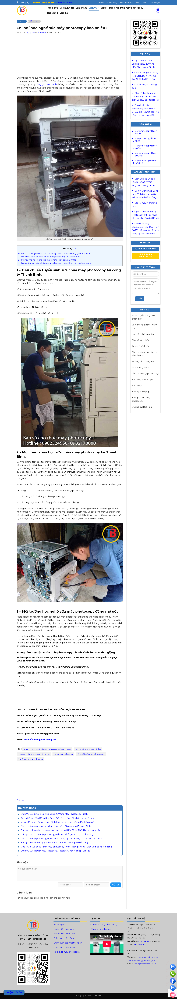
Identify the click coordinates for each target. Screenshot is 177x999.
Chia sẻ (20, 800)
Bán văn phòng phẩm (143, 334)
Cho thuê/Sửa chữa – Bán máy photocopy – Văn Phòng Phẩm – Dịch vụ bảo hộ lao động (66, 847)
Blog (103, 8)
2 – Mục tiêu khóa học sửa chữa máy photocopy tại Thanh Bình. (49, 256)
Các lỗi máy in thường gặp (144, 86)
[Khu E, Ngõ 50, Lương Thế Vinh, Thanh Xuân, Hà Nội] (18, 2)
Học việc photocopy (63, 754)
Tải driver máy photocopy (67, 952)
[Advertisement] (70, 58)
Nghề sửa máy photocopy (30, 759)
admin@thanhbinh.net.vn (145, 964)
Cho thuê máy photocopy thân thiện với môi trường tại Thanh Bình (56, 826)
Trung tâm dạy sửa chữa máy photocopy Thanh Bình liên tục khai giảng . (56, 263)
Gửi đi (115, 885)
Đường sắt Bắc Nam (142, 407)
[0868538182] (28, 2)
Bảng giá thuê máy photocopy (126, 8)
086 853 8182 (139, 944)
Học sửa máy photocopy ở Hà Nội (34, 754)
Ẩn (74, 248)
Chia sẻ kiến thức (140, 340)
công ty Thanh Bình (46, 84)
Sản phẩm (81, 8)
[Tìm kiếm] (158, 10)
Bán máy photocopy (142, 379)
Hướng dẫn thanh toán (129, 2)
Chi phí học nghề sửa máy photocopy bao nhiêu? (47, 749)
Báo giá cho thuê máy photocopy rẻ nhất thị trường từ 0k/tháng (54, 842)
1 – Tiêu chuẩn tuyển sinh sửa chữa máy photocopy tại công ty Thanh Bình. (54, 253)
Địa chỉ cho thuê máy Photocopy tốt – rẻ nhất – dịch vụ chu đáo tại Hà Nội (145, 96)
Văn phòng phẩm (141, 367)
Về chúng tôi (67, 8)
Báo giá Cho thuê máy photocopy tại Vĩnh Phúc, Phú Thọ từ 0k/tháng (57, 834)
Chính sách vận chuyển (151, 2)
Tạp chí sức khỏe (141, 346)
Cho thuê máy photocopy (145, 373)
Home (21, 21)
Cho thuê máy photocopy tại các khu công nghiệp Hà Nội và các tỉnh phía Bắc (61, 838)
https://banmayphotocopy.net (40, 739)
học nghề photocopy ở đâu (88, 749)
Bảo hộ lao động (140, 391)
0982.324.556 (144, 941)
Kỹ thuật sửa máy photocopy (91, 754)
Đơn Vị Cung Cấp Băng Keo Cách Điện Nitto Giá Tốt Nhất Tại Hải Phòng (58, 818)
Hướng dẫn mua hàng (108, 2)
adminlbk (42, 33)
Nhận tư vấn (14, 992)
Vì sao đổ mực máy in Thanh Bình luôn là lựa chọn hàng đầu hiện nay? (57, 822)
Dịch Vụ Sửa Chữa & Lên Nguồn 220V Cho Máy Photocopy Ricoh (54, 814)
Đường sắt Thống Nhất (144, 361)
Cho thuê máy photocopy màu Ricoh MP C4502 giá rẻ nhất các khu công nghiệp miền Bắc (145, 110)
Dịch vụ (93, 8)
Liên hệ (64, 13)
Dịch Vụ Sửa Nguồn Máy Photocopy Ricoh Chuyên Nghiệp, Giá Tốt (55, 851)
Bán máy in (137, 385)
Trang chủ (52, 8)
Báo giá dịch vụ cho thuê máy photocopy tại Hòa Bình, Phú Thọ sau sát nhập (61, 830)
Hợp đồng (52, 13)
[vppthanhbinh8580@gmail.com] (23, 2)
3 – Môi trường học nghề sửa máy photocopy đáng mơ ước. (47, 260)
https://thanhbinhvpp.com (148, 957)
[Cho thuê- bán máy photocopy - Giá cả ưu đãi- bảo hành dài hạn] (30, 10)
